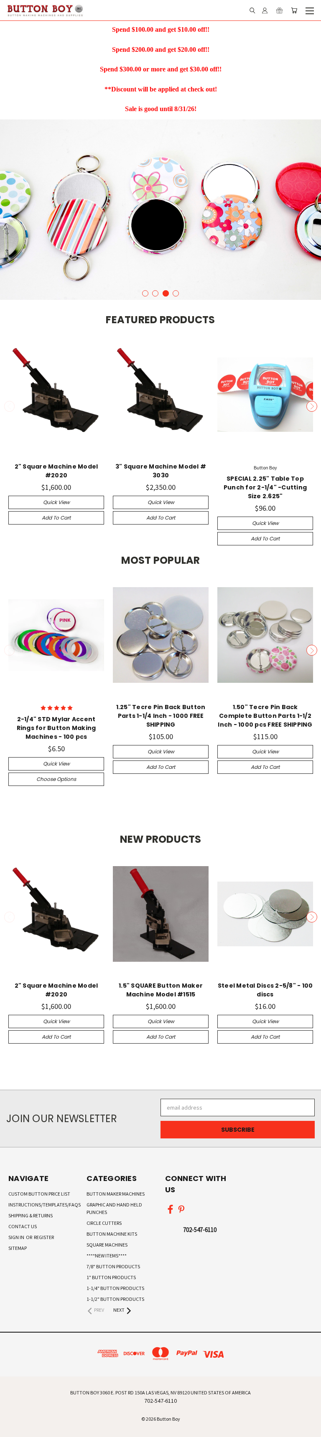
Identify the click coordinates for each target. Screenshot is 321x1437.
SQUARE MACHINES (107, 1245)
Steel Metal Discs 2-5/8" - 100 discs (265, 990)
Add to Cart (56, 517)
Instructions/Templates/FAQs (44, 1204)
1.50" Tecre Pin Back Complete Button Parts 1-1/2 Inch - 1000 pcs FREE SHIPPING (265, 716)
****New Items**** (107, 1255)
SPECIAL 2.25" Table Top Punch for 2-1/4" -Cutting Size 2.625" (265, 487)
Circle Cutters (104, 1223)
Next (311, 406)
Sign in (16, 1237)
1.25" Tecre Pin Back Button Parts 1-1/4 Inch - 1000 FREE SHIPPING (161, 716)
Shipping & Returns (30, 1215)
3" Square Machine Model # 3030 (160, 470)
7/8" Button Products (113, 1266)
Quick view (56, 502)
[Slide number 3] (160, 209)
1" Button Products (111, 1277)
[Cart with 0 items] (294, 10)
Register (44, 1237)
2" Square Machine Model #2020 (56, 470)
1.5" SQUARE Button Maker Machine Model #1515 (161, 990)
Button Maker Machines (116, 1194)
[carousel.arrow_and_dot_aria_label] (145, 293)
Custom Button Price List (39, 1194)
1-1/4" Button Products (115, 1288)
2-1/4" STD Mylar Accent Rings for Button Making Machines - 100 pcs (56, 728)
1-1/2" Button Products (115, 1299)
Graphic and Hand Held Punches (114, 1208)
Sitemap (17, 1248)
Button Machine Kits (112, 1234)
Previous (9, 406)
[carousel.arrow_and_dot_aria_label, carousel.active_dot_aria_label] (166, 293)
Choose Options (56, 779)
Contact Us (22, 1226)
